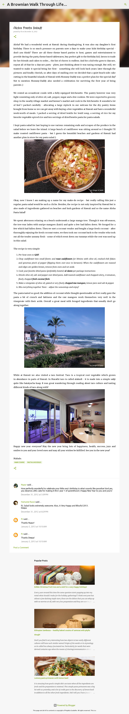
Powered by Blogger (66, 705)
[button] (15, 36)
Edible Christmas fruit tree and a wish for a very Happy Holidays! (60, 587)
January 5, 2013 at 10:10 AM (34, 526)
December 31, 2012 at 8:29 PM (34, 512)
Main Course (19, 462)
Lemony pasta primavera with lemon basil (51, 678)
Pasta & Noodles (34, 462)
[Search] (125, 4)
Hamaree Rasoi (28, 502)
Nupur (24, 485)
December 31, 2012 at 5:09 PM (34, 494)
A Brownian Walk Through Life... (37, 4)
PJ (22, 519)
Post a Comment (21, 547)
